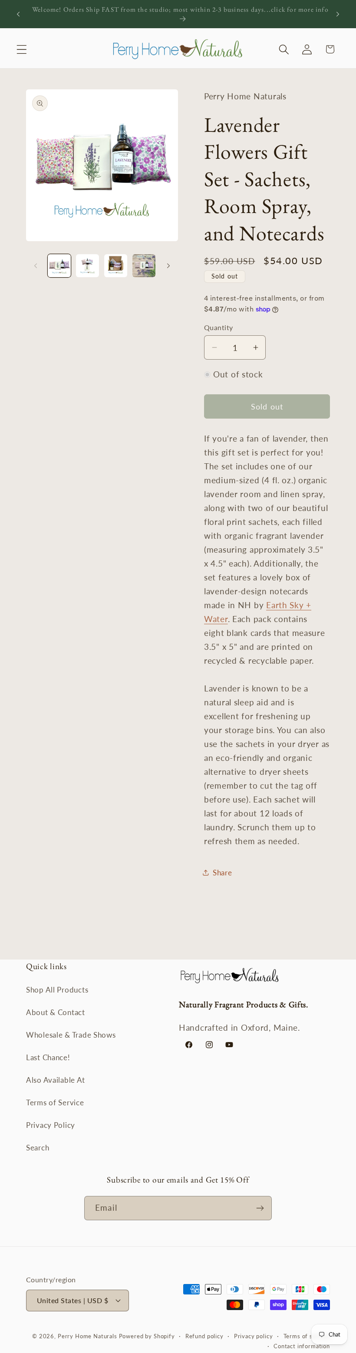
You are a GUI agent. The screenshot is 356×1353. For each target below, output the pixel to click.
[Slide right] (168, 265)
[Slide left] (35, 265)
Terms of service (306, 1336)
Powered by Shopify (147, 1336)
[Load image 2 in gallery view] (87, 265)
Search (37, 1147)
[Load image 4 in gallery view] (143, 265)
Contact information (302, 1346)
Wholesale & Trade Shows (71, 1034)
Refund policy (204, 1336)
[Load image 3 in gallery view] (115, 265)
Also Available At (55, 1079)
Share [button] (222, 872)
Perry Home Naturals (88, 1336)
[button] (21, 49)
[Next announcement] (337, 13)
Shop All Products (57, 989)
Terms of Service (55, 1102)
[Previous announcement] (18, 13)
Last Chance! (48, 1057)
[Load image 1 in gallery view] (59, 265)
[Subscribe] (259, 1208)
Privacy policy (253, 1336)
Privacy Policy (50, 1125)
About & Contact (55, 1012)
